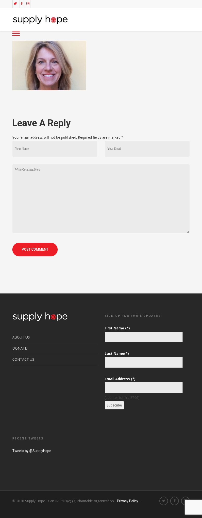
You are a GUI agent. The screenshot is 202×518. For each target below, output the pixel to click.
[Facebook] (22, 3)
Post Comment (35, 249)
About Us (21, 337)
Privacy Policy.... (129, 501)
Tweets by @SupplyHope (31, 451)
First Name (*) (117, 328)
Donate (19, 348)
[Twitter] (15, 3)
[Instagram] (27, 3)
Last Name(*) (117, 353)
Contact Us (23, 359)
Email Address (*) (120, 378)
